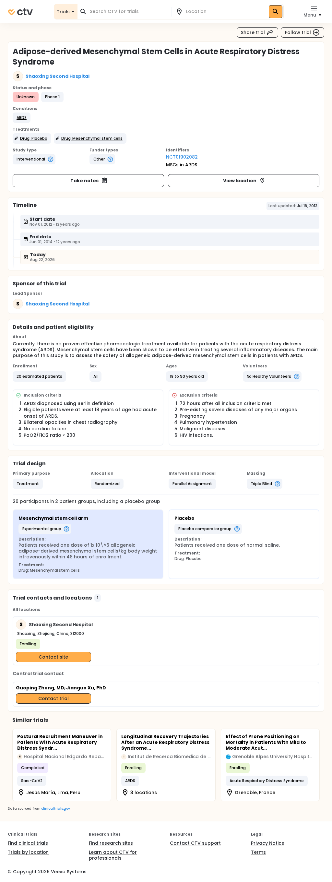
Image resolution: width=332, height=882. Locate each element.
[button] (21, 118)
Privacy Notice (267, 843)
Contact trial (53, 698)
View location (239, 180)
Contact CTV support (195, 843)
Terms (258, 852)
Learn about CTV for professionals (113, 855)
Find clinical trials (28, 843)
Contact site (53, 657)
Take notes (84, 180)
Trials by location (28, 852)
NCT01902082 (182, 157)
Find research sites (111, 843)
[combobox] (128, 12)
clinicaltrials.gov (55, 808)
